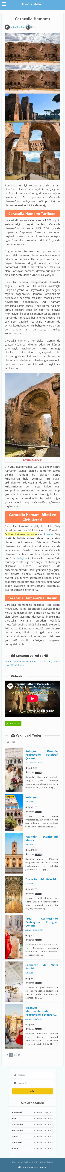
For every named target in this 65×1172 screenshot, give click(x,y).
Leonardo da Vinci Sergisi (42, 966)
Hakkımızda (22, 1167)
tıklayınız (48, 534)
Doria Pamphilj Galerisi (41, 879)
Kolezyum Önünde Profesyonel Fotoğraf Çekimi (42, 754)
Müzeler (29, 801)
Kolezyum (32, 797)
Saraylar (29, 884)
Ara (32, 1091)
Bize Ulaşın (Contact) (38, 1167)
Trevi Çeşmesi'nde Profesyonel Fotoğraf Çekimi (42, 922)
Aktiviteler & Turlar (34, 762)
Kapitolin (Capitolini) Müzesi (42, 838)
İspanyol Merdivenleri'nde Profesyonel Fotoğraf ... (41, 1011)
